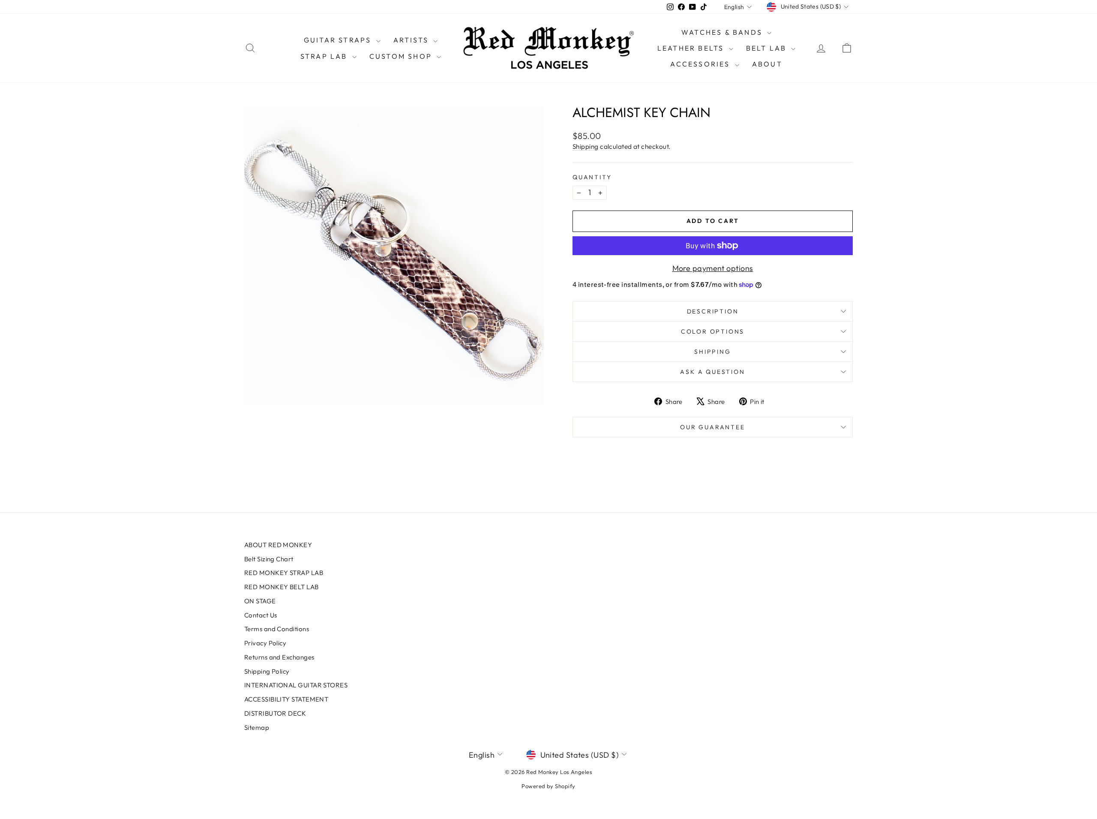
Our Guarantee (712, 427)
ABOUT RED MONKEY (278, 545)
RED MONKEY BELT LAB (281, 587)
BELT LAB (767, 48)
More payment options (712, 268)
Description (713, 311)
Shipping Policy (267, 671)
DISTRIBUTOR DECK (275, 713)
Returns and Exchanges (279, 657)
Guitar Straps (339, 40)
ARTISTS (412, 40)
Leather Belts (692, 48)
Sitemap (256, 727)
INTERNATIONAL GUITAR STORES (296, 685)
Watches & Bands (723, 32)
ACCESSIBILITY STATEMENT (286, 699)
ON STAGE (260, 601)
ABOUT (767, 64)
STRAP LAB (325, 56)
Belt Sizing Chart (269, 559)
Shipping (585, 146)
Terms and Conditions (276, 629)
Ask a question (712, 372)
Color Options (712, 331)
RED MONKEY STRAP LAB (283, 573)
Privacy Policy (265, 643)
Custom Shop (402, 56)
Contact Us (260, 615)
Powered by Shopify (548, 786)
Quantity (591, 177)
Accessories (701, 64)
